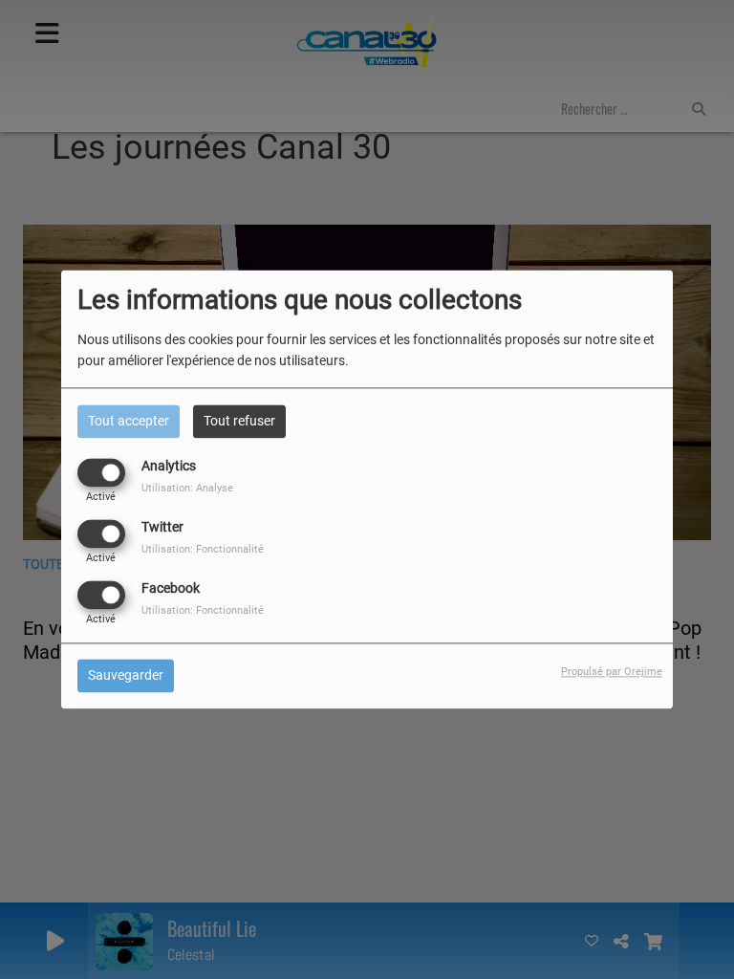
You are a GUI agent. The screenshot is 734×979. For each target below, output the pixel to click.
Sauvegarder (125, 676)
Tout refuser (239, 420)
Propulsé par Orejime (611, 672)
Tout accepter (128, 420)
